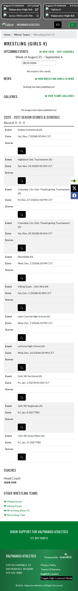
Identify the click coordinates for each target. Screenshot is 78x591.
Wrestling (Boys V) (18, 510)
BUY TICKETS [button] (41, 538)
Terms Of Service (50, 569)
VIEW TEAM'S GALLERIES (60, 96)
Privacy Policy (48, 565)
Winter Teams (22, 34)
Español (54, 573)
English (45, 573)
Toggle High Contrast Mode (56, 578)
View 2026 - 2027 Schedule (58, 51)
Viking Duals (14, 501)
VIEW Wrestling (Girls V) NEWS (55, 78)
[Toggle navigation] (72, 24)
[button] (57, 24)
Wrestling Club (15, 515)
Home (7, 34)
